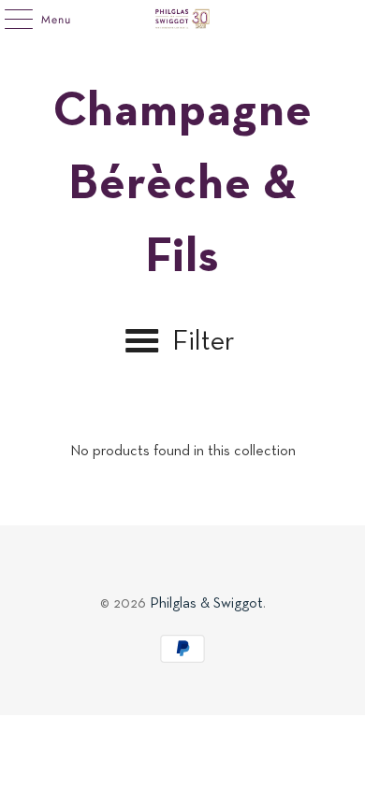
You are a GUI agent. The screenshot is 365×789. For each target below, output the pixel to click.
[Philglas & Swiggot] (183, 18)
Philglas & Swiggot (206, 603)
